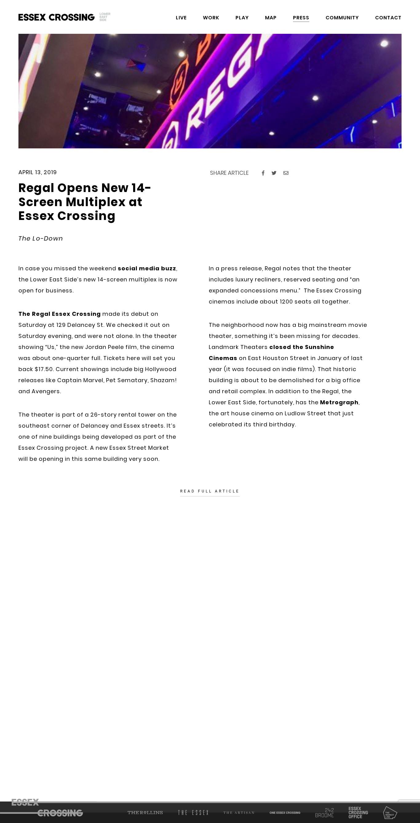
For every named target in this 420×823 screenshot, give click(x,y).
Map (271, 17)
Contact (388, 17)
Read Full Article (210, 491)
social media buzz (147, 268)
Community (342, 17)
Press (301, 17)
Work (211, 17)
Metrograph (339, 402)
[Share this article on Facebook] (263, 173)
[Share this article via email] (285, 173)
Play (242, 17)
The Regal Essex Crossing (59, 314)
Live (181, 17)
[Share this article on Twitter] (273, 173)
